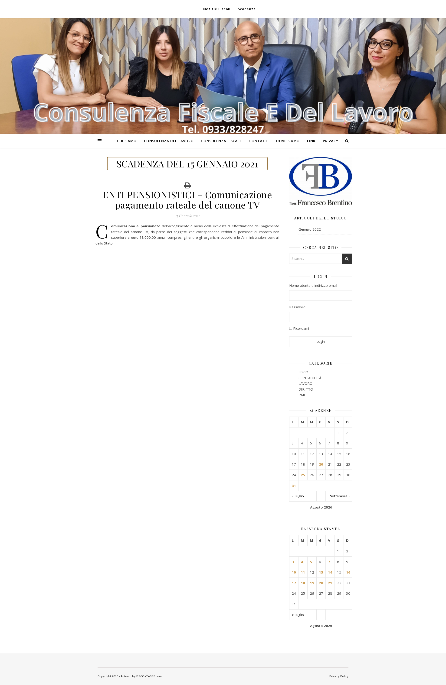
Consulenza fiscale (221, 140)
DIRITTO (305, 389)
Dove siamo (288, 140)
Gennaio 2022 (309, 229)
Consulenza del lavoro (169, 140)
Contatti (259, 140)
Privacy (330, 140)
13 (321, 572)
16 (348, 572)
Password (297, 307)
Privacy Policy (338, 676)
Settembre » (340, 496)
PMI (301, 394)
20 (321, 464)
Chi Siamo (127, 140)
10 (294, 572)
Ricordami (300, 328)
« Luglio (298, 496)
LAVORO (305, 383)
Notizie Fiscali (216, 9)
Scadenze (247, 9)
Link (311, 140)
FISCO (303, 372)
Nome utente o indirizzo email (313, 285)
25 (303, 475)
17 (294, 583)
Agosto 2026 (321, 507)
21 (330, 583)
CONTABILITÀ (309, 377)
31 (294, 485)
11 (303, 572)
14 (330, 572)
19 (312, 583)
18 (303, 583)
